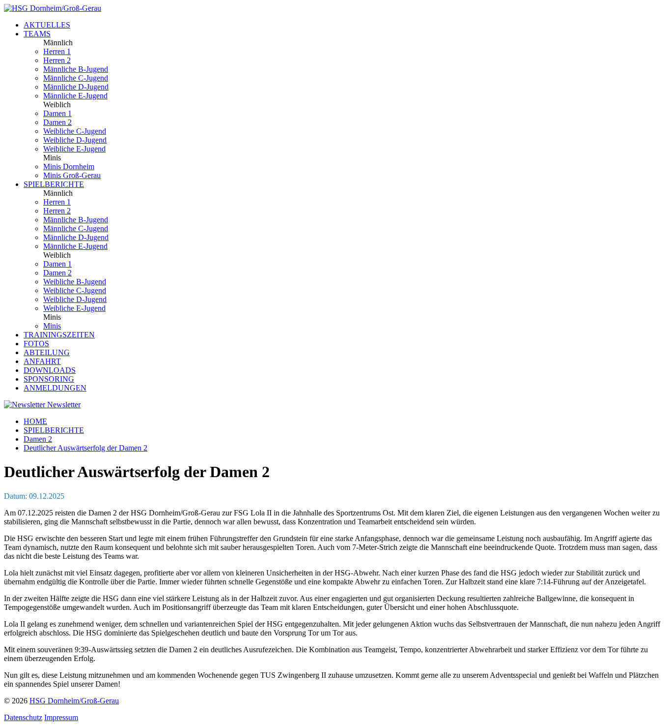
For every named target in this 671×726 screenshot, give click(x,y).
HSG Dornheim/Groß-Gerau (74, 700)
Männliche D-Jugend (76, 87)
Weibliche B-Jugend (74, 281)
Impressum (61, 717)
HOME (35, 421)
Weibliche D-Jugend (75, 140)
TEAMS (37, 34)
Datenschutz (23, 717)
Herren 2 (57, 60)
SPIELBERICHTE (54, 184)
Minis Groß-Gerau (72, 175)
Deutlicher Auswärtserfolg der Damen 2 (85, 448)
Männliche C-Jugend (75, 78)
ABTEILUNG (47, 352)
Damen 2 (57, 122)
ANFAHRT (42, 361)
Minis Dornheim (68, 166)
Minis (52, 326)
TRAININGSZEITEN (59, 335)
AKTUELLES (47, 25)
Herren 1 (57, 51)
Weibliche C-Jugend (74, 131)
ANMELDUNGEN (55, 388)
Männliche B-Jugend (75, 69)
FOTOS (36, 343)
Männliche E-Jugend (75, 95)
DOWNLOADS (50, 370)
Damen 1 (57, 113)
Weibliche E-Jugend (74, 149)
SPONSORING (49, 379)
